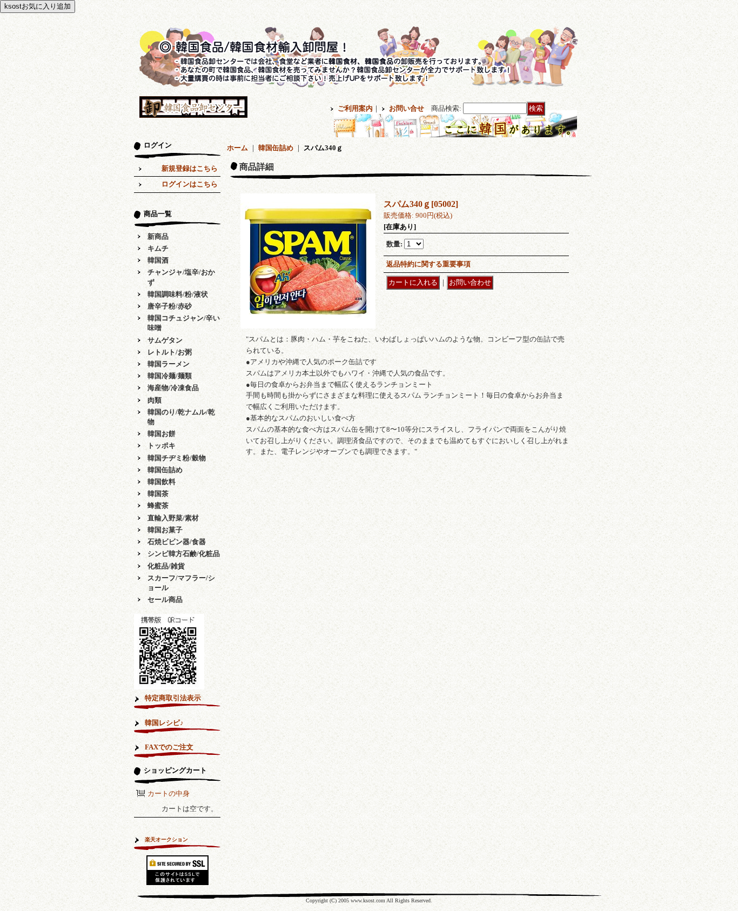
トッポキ (161, 445)
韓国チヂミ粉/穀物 (176, 458)
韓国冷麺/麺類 (169, 376)
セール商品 (165, 599)
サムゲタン (165, 340)
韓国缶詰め (165, 470)
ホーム (237, 148)
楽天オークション (166, 839)
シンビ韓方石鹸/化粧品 (183, 554)
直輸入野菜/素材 (173, 518)
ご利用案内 (355, 108)
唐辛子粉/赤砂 (169, 306)
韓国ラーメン (168, 364)
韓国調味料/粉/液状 (177, 294)
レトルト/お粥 (169, 352)
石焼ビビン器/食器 (176, 542)
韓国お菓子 (165, 530)
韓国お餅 (161, 434)
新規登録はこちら (190, 168)
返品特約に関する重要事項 (428, 264)
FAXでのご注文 (169, 747)
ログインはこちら (190, 184)
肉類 (154, 400)
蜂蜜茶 (158, 505)
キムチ (158, 248)
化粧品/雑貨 (166, 566)
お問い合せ (406, 108)
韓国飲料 (161, 482)
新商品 (158, 236)
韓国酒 (158, 260)
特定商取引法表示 (173, 698)
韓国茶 (158, 494)
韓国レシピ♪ (164, 723)
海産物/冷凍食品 (173, 388)
